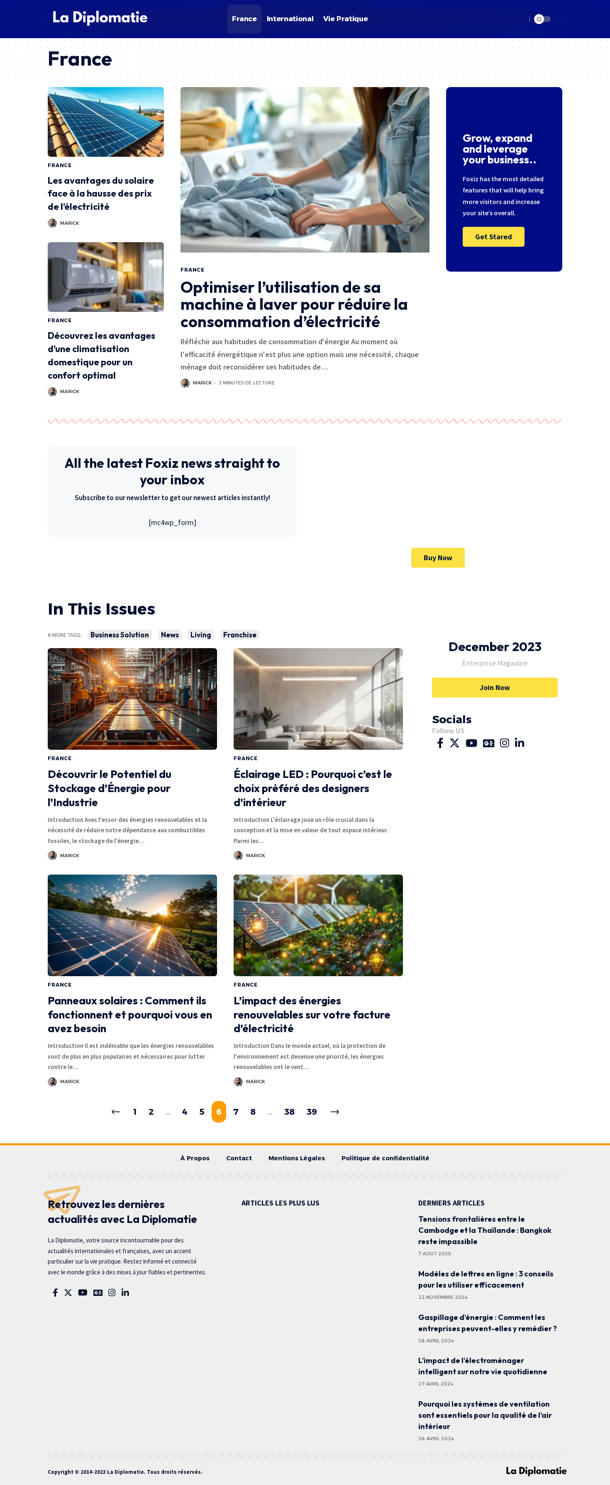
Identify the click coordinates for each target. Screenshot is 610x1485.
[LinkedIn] (519, 744)
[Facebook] (440, 744)
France (60, 165)
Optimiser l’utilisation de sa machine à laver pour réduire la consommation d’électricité (294, 304)
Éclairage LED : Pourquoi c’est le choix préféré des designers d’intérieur (313, 788)
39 (312, 1112)
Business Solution (119, 634)
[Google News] (488, 744)
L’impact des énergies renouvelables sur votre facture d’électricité (312, 1014)
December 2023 (495, 646)
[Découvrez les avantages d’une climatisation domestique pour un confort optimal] (106, 277)
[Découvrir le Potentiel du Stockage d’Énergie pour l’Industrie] (132, 699)
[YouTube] (471, 744)
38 (289, 1112)
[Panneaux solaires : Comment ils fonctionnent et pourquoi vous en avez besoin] (132, 925)
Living (200, 634)
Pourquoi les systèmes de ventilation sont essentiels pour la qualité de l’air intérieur (485, 1415)
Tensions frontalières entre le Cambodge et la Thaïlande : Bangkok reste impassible (484, 1230)
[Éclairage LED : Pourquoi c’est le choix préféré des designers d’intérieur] (318, 699)
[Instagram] (504, 744)
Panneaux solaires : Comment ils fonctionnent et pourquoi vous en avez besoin (130, 1014)
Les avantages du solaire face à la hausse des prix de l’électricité (101, 194)
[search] (518, 19)
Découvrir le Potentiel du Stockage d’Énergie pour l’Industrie (109, 788)
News (170, 634)
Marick (69, 223)
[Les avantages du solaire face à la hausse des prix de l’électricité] (106, 122)
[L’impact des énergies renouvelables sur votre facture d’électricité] (318, 925)
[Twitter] (455, 744)
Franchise (239, 634)
